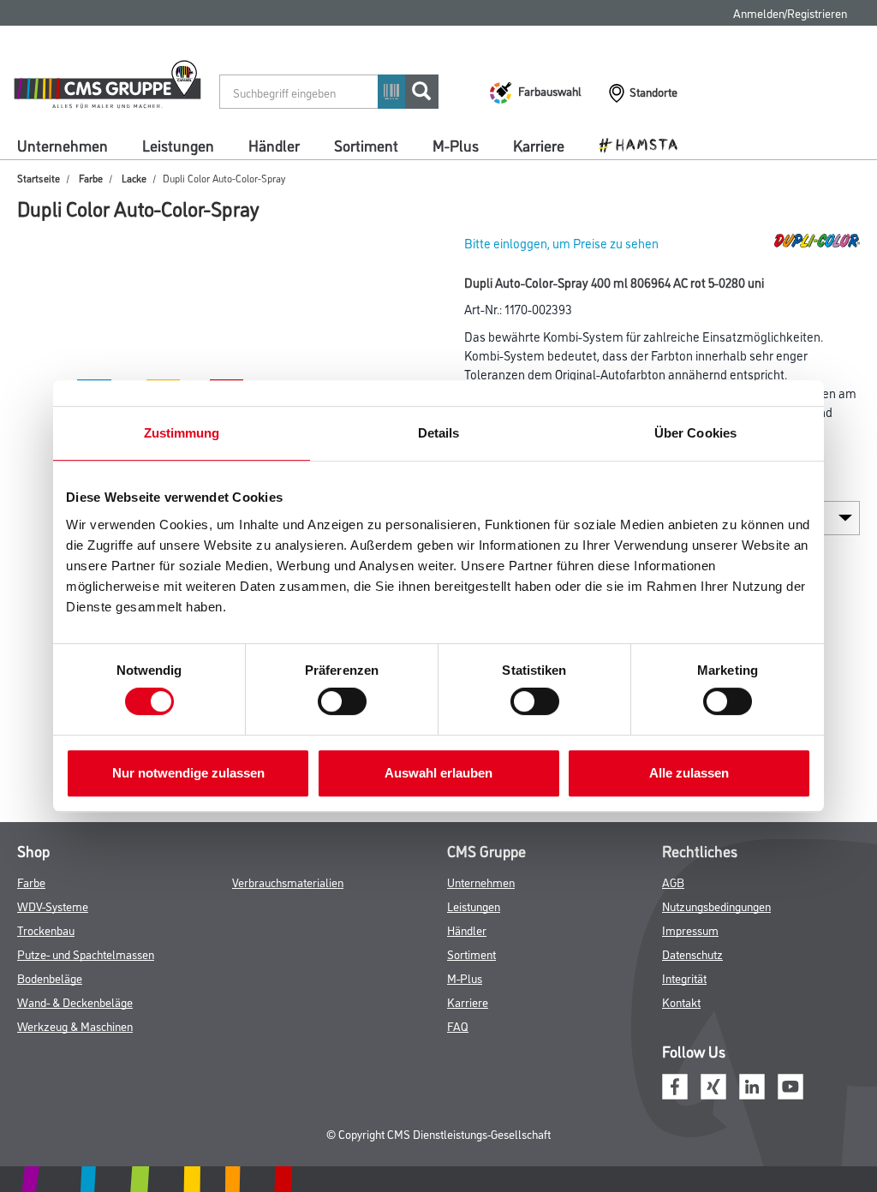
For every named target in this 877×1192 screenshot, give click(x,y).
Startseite (38, 177)
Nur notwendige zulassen (188, 773)
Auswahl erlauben (438, 773)
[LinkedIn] (752, 1084)
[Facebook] (675, 1084)
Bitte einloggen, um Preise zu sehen (561, 243)
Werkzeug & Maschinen (75, 1025)
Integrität (684, 977)
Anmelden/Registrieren (790, 12)
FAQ (457, 1025)
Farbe (91, 177)
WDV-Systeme (52, 905)
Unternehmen (62, 144)
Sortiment (366, 144)
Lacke (134, 177)
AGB (673, 881)
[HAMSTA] (644, 144)
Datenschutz (692, 953)
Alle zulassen (689, 773)
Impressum (690, 929)
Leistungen (178, 144)
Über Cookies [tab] (695, 433)
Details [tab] (439, 433)
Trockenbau (46, 929)
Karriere (538, 144)
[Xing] (713, 1084)
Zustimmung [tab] (182, 433)
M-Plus (456, 144)
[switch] (346, 701)
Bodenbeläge (49, 977)
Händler (274, 144)
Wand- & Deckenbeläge (75, 1001)
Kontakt (681, 1001)
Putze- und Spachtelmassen (85, 953)
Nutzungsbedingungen (716, 905)
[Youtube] (790, 1084)
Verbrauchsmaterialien (287, 881)
